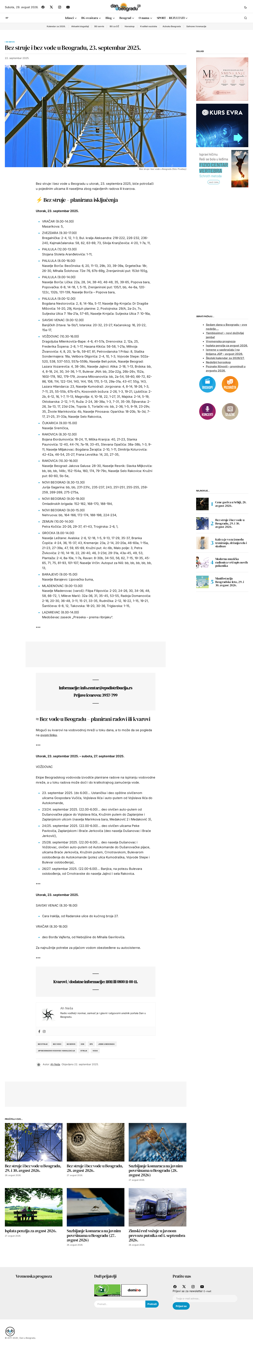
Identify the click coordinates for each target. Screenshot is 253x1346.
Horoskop (130, 26)
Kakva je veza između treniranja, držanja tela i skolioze (231, 543)
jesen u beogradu (106, 1044)
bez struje (43, 1044)
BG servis (99, 26)
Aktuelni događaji (80, 26)
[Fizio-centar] (222, 168)
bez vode (57, 1044)
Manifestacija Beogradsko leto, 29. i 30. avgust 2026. (229, 581)
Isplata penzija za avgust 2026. (227, 345)
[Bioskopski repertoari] (207, 384)
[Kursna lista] (222, 79)
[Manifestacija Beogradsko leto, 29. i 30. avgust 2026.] (202, 582)
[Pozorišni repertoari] (230, 384)
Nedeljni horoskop (218, 362)
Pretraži (152, 1304)
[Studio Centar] (107, 1290)
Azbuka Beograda (172, 26)
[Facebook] (39, 1031)
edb (82, 1044)
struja (84, 1051)
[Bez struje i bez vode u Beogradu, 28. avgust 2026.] (96, 1142)
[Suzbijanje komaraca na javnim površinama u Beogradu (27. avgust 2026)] (96, 1207)
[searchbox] (119, 1304)
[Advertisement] (93, 653)
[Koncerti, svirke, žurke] (207, 411)
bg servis (71, 1044)
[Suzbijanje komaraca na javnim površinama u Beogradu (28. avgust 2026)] (157, 1142)
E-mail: (207, 1291)
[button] (245, 7)
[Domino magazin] (134, 1290)
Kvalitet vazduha (148, 26)
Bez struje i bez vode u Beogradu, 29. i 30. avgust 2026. (229, 523)
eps (91, 1044)
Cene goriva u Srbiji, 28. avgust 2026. (230, 504)
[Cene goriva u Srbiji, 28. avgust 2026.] (202, 504)
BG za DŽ (114, 26)
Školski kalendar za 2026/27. (225, 358)
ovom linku (48, 735)
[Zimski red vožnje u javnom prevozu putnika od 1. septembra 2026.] (157, 1207)
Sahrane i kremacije (196, 26)
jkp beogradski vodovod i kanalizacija (56, 1051)
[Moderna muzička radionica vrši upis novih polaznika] (202, 562)
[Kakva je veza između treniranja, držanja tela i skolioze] (202, 543)
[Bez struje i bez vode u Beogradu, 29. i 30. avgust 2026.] (34, 1142)
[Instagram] (44, 1031)
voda (95, 1051)
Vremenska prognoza (220, 341)
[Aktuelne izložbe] (230, 411)
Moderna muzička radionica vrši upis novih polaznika (231, 562)
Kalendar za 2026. (56, 26)
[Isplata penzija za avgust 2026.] (34, 1207)
